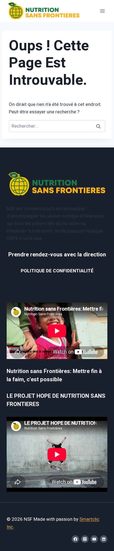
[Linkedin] (103, 539)
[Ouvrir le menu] (102, 11)
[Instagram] (85, 539)
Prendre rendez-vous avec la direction (57, 255)
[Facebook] (75, 539)
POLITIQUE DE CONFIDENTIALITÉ (57, 270)
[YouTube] (94, 539)
